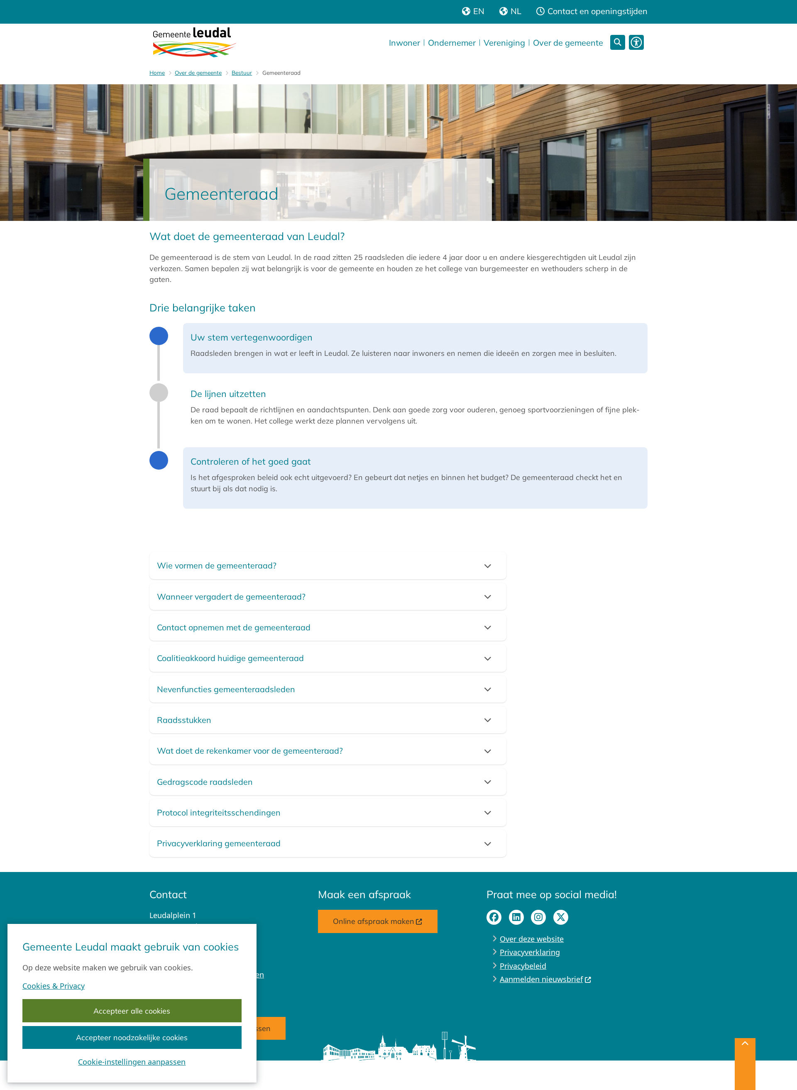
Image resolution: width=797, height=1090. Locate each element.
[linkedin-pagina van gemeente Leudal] (516, 917)
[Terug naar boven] (745, 1064)
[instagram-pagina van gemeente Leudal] (538, 917)
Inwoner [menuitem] (404, 42)
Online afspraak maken (373, 921)
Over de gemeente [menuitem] (568, 42)
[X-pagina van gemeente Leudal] (560, 917)
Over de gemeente (198, 72)
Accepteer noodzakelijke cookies (132, 1037)
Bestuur (242, 72)
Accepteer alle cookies (131, 1010)
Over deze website (532, 939)
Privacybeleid (523, 966)
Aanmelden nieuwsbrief (541, 979)
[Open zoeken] (617, 42)
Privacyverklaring (530, 952)
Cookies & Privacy (53, 986)
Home (157, 72)
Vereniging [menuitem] (504, 42)
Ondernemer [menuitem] (452, 42)
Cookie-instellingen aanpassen (132, 1062)
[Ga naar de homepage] (194, 42)
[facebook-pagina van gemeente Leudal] (494, 917)
